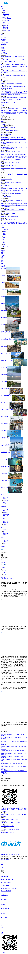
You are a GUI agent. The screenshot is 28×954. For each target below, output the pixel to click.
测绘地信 (5, 229)
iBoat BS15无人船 (14, 139)
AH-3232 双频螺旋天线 (6, 190)
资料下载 (5, 497)
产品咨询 (5, 540)
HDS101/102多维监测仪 (6, 179)
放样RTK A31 (15, 71)
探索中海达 (7, 579)
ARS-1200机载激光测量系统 (9, 113)
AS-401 (14, 219)
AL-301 (11, 219)
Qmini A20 (8, 165)
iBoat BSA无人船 (22, 139)
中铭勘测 (16, 854)
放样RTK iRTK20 (18, 60)
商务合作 (5, 543)
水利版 (9, 193)
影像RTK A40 (22, 71)
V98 (1, 67)
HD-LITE (8, 148)
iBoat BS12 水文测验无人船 (8, 137)
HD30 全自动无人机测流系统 (13, 94)
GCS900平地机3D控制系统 (13, 205)
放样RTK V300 (15, 64)
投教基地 (5, 515)
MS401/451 (12, 162)
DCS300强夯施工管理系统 (16, 200)
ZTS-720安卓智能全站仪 (8, 86)
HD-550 (12, 148)
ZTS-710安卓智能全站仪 (21, 86)
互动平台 (5, 512)
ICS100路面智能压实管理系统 (8, 210)
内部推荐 (5, 524)
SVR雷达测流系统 (23, 97)
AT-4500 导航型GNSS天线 (21, 188)
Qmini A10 (13, 165)
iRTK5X (14, 61)
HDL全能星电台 (18, 83)
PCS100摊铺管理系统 (20, 210)
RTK (4, 10)
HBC (2, 80)
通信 (4, 242)
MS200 (4, 162)
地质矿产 (5, 231)
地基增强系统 (20, 174)
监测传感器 (6, 20)
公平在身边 (6, 514)
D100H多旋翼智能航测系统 (7, 91)
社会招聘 (5, 521)
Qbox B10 (3, 168)
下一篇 (5, 773)
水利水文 (5, 234)
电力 (4, 239)
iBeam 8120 (12, 151)
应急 (4, 233)
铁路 (4, 238)
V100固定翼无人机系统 (19, 91)
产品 (2, 8)
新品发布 (3, 546)
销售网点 (5, 541)
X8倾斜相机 (3, 97)
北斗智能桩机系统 (5, 200)
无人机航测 (6, 14)
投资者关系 (3, 506)
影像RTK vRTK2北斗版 (16, 222)
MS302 (17, 162)
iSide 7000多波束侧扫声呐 (8, 142)
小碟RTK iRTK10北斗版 (12, 223)
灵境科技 (6, 854)
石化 (4, 241)
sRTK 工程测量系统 (18, 56)
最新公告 (5, 510)
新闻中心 (5, 534)
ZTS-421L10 (3, 88)
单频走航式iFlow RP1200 (19, 154)
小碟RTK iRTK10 (8, 61)
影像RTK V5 (22, 64)
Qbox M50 (3, 170)
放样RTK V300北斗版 (6, 222)
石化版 (19, 193)
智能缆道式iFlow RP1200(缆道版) (16, 157)
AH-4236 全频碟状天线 (17, 190)
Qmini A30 (3, 165)
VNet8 (15, 174)
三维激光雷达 (6, 15)
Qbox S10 (17, 168)
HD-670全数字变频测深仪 (8, 147)
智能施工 (5, 244)
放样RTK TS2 (22, 75)
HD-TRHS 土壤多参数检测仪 (15, 159)
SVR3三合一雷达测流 (6, 99)
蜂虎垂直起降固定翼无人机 (18, 93)
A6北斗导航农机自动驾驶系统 (9, 213)
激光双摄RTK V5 (6, 64)
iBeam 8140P (5, 151)
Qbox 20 (21, 168)
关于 (2, 527)
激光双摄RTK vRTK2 (7, 60)
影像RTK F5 (17, 66)
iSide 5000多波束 (20, 142)
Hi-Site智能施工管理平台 (6, 196)
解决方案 (3, 227)
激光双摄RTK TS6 (6, 75)
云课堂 (5, 503)
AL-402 (7, 219)
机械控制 (5, 25)
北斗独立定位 (6, 30)
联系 (2, 537)
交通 (4, 236)
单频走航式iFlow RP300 (16, 156)
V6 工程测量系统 (6, 56)
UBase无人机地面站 (12, 102)
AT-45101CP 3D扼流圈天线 (7, 174)
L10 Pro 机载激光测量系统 (7, 108)
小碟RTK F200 (23, 66)
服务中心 (3, 494)
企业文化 (5, 531)
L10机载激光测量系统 (18, 108)
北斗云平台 (6, 23)
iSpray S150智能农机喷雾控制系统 (10, 216)
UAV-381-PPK (4, 102)
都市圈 (2, 854)
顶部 (4, 952)
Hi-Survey (5, 80)
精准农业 (5, 27)
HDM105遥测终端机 (5, 182)
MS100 (8, 162)
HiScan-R (3, 121)
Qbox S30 (7, 168)
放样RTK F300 (10, 66)
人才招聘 (3, 518)
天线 (4, 22)
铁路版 (2, 193)
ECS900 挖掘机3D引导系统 (8, 203)
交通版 (16, 193)
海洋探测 (5, 17)
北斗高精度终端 (7, 18)
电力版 (5, 193)
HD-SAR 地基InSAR (5, 185)
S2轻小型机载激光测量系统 (18, 110)
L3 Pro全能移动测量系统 (8, 127)
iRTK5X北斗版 (21, 223)
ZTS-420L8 (9, 88)
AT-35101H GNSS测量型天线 (7, 188)
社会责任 (5, 533)
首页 (2, 6)
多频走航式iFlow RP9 (7, 154)
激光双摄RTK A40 (6, 71)
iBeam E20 (17, 151)
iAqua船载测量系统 (5, 124)
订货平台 (5, 502)
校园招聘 (5, 522)
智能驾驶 (5, 28)
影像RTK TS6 (15, 75)
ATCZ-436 (3, 219)
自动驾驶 (5, 246)
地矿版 (12, 193)
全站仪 (5, 12)
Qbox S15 (12, 168)
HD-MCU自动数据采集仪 (16, 182)
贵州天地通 (11, 854)
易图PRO (3, 105)
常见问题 (5, 500)
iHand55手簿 (3, 83)
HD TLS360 (3, 118)
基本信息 (5, 509)
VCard (25, 168)
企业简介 (5, 529)
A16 (7, 72)
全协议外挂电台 (10, 83)
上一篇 (2, 773)
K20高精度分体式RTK (6, 134)
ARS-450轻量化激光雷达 (12, 97)
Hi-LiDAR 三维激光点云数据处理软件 (10, 130)
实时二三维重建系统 (16, 99)
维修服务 (5, 498)
